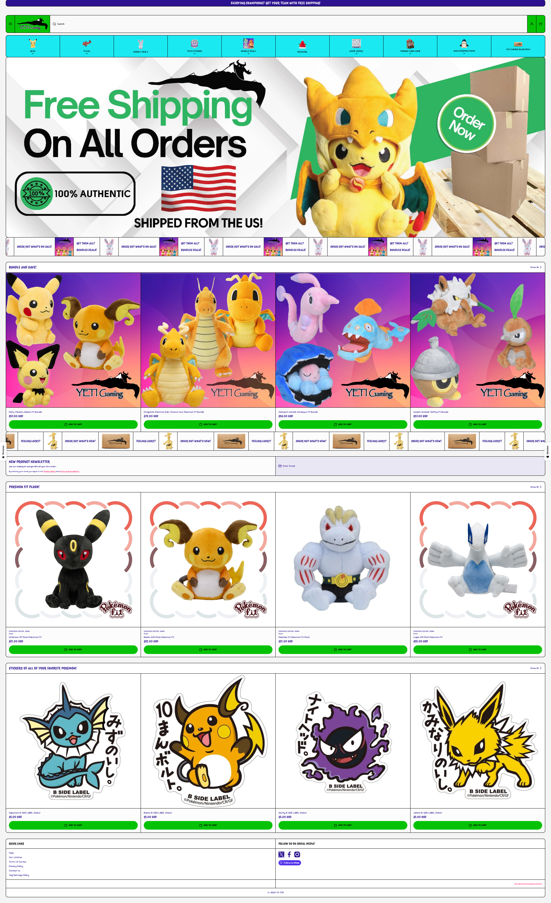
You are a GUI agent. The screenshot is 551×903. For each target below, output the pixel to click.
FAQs (11, 852)
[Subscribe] (540, 466)
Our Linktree (15, 857)
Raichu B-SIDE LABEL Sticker (158, 812)
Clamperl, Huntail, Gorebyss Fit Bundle (298, 412)
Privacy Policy (16, 866)
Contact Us (14, 870)
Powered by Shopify (533, 883)
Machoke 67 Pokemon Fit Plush (294, 637)
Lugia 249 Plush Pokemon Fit (428, 637)
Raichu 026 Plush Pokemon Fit (159, 637)
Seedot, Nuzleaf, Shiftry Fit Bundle (430, 412)
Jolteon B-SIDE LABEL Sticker (427, 812)
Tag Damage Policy (19, 875)
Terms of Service (17, 861)
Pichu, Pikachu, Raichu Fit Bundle (25, 412)
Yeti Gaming (519, 883)
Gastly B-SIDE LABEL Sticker (293, 812)
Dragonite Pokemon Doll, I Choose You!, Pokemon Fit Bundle (174, 412)
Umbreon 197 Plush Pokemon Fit (25, 637)
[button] (540, 24)
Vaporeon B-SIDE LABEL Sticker (25, 812)
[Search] (53, 24)
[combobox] (288, 24)
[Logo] (32, 24)
